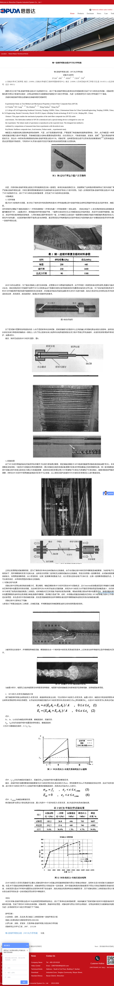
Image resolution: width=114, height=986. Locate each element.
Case (106, 13)
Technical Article (23, 54)
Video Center (35, 966)
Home (72, 13)
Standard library (36, 976)
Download (34, 972)
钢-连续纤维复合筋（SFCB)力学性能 (21, 933)
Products (81, 13)
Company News (36, 962)
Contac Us (50, 956)
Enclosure (90, 13)
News (99, 13)
